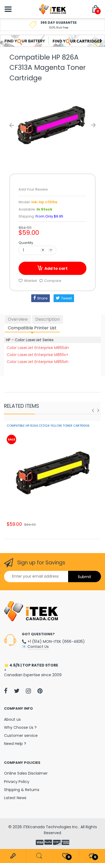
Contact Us (38, 646)
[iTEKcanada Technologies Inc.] (52, 9)
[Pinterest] (40, 690)
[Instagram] (28, 690)
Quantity (26, 242)
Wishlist (30, 280)
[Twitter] (16, 690)
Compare (52, 280)
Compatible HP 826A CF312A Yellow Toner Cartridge (48, 425)
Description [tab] (47, 319)
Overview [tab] (18, 319)
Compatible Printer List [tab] (32, 328)
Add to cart (56, 268)
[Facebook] (6, 690)
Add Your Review (33, 189)
